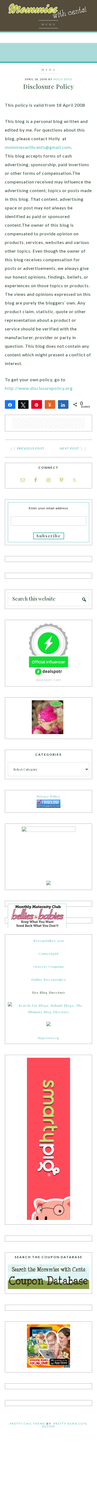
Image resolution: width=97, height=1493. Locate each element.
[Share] (10, 404)
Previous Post (30, 448)
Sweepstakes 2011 (48, 940)
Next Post (69, 448)
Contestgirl (48, 953)
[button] (48, 24)
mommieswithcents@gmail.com (38, 147)
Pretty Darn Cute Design (64, 1425)
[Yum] (50, 404)
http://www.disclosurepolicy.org (39, 388)
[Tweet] (23, 404)
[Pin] (36, 404)
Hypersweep (48, 1038)
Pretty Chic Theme (27, 1423)
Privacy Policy (48, 796)
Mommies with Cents (48, 12)
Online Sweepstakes (48, 979)
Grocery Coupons (48, 966)
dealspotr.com (48, 680)
